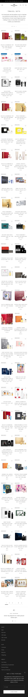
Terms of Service (5, 670)
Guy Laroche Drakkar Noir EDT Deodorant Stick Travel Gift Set (7, 452)
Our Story (3, 662)
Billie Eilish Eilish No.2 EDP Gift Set (20, 282)
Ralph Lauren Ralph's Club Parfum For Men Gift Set (20, 547)
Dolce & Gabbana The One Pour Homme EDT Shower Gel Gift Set (7, 570)
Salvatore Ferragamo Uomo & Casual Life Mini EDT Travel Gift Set (7, 93)
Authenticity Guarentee (7, 665)
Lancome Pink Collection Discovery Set (7, 69)
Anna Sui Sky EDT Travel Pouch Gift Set (20, 190)
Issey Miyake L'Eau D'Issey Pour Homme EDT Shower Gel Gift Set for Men (7, 354)
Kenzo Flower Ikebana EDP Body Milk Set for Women (21, 570)
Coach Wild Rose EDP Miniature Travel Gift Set (20, 306)
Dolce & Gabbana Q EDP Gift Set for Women (7, 165)
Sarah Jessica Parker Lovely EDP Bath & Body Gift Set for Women (20, 166)
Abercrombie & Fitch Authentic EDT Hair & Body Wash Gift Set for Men (20, 427)
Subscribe (14, 692)
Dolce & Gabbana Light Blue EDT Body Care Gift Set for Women (7, 427)
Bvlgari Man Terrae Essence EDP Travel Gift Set (7, 593)
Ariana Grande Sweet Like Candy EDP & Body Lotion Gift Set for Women (20, 499)
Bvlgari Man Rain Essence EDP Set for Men (7, 236)
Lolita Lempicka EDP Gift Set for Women (7, 305)
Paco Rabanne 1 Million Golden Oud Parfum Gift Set (7, 213)
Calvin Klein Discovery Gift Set (7, 402)
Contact (3, 647)
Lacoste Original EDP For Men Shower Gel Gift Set (21, 524)
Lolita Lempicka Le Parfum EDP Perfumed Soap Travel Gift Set (20, 141)
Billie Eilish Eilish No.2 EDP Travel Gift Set (7, 547)
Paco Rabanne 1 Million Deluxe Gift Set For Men (21, 117)
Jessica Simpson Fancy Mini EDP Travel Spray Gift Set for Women (20, 594)
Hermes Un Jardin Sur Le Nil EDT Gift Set (7, 476)
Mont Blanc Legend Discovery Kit (21, 92)
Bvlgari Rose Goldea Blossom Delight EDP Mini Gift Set (20, 354)
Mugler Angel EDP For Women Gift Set (7, 189)
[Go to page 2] (21, 603)
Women (3, 632)
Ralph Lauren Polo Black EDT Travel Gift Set (20, 259)
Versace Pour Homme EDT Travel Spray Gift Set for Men (20, 476)
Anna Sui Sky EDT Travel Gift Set (21, 377)
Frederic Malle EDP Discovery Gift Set (7, 258)
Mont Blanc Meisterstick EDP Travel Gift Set (7, 524)
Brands (3, 640)
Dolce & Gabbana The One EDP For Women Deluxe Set (7, 117)
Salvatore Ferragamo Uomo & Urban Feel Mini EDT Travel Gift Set (7, 379)
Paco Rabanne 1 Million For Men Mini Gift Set (21, 236)
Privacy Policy (4, 667)
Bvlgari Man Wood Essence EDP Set (20, 45)
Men (2, 630)
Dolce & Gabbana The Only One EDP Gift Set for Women (7, 46)
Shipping (3, 655)
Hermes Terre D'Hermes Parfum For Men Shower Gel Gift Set (20, 330)
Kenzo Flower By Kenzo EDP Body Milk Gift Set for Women (21, 403)
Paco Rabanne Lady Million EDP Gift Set (21, 450)
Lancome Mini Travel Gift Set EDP (21, 68)
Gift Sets (3, 635)
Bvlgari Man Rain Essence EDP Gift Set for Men (21, 213)
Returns (3, 652)
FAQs (2, 650)
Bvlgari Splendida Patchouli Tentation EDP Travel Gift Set (7, 141)
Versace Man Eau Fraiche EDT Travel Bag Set (7, 499)
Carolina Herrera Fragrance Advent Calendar (7, 329)
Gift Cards (4, 637)
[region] (14, 613)
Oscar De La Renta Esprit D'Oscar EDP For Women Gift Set (7, 283)
